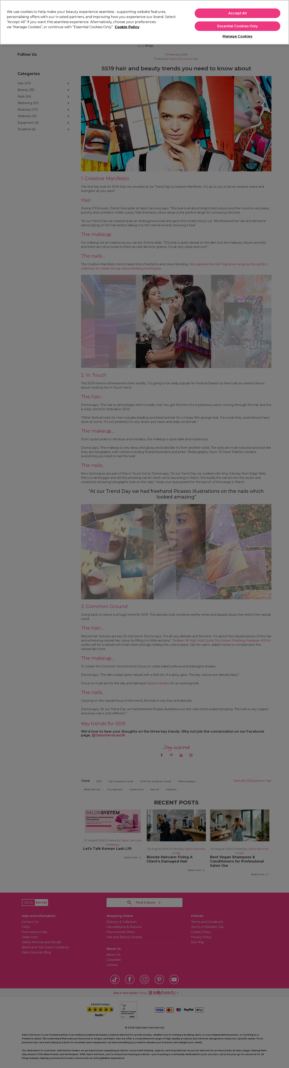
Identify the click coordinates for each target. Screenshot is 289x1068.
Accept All (237, 13)
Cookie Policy (127, 27)
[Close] (282, 21)
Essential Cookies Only (237, 26)
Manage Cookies (237, 36)
